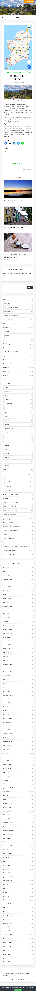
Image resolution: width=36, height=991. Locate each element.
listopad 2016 (7, 826)
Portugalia (7, 441)
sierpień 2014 (7, 931)
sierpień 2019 (7, 703)
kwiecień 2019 (7, 718)
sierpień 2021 (7, 645)
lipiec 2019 (6, 706)
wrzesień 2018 (7, 745)
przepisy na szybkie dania (11, 356)
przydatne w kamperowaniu (11, 526)
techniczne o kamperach (11, 315)
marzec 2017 (7, 811)
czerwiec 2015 (7, 892)
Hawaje (6, 416)
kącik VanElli (18, 73)
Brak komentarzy (27, 169)
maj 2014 (6, 938)
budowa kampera (16, 973)
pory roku (6, 498)
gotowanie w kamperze (11, 351)
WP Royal (22, 979)
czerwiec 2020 (7, 664)
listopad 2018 (7, 737)
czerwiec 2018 (7, 757)
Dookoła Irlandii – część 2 (13, 201)
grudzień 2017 (7, 780)
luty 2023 (6, 614)
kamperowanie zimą (10, 514)
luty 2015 (6, 907)
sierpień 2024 (7, 587)
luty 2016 (6, 861)
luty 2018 (6, 772)
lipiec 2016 (6, 842)
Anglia (6, 379)
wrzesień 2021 (7, 641)
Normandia (9, 403)
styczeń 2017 (7, 819)
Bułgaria (6, 387)
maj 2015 (6, 896)
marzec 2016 (7, 857)
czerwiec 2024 (7, 594)
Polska (6, 437)
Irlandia (9, 73)
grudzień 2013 (7, 958)
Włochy (6, 474)
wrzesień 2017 (7, 791)
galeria (11, 975)
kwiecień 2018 (7, 764)
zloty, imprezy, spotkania (10, 554)
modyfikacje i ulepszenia (11, 550)
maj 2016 (6, 849)
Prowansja (9, 408)
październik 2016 (8, 830)
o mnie (5, 973)
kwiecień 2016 (7, 853)
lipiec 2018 (6, 753)
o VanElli (6, 331)
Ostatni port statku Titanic (13, 228)
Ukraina (6, 466)
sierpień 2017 (7, 795)
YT (31, 973)
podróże (27, 73)
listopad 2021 (7, 637)
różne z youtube (9, 311)
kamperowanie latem (10, 506)
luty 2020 (6, 679)
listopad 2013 (7, 962)
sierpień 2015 (7, 884)
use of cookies (29, 987)
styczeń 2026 (7, 575)
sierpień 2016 (7, 838)
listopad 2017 (7, 784)
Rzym (8, 481)
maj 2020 (6, 668)
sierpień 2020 (7, 656)
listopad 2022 (7, 625)
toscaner (18, 6)
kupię (4, 360)
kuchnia (5, 348)
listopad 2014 (7, 919)
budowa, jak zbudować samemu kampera (16, 546)
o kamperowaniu (8, 371)
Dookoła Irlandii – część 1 (18, 77)
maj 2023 (6, 610)
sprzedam (6, 534)
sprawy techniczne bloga (10, 530)
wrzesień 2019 (7, 699)
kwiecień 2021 (7, 648)
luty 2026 (6, 571)
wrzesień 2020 (7, 652)
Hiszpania (7, 420)
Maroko (6, 433)
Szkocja (6, 457)
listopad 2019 (7, 691)
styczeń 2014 (7, 954)
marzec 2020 (7, 676)
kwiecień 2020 (7, 672)
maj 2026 (6, 567)
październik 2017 (8, 788)
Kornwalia (8, 383)
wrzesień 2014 (7, 927)
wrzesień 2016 (7, 834)
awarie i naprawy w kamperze (13, 542)
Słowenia (7, 453)
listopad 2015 (7, 873)
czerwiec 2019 (7, 710)
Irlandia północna (9, 428)
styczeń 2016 (7, 865)
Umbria (8, 490)
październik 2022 (8, 629)
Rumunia (6, 445)
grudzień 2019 (7, 687)
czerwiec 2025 (7, 579)
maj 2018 (6, 761)
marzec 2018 (7, 768)
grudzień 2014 (7, 915)
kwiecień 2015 (7, 900)
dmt (15, 975)
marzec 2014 (7, 946)
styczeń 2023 (7, 618)
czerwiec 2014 (7, 935)
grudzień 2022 (7, 621)
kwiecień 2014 (7, 942)
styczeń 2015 (7, 911)
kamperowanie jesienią (11, 502)
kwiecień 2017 (7, 807)
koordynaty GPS (8, 344)
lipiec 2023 (6, 602)
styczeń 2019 (7, 730)
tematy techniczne (8, 538)
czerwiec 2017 (7, 803)
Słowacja (6, 449)
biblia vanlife (7, 303)
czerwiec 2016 (7, 846)
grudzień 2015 (7, 869)
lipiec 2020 (6, 660)
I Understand (18, 989)
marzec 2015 (7, 904)
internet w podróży (8, 324)
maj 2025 (6, 583)
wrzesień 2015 (7, 880)
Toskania (8, 486)
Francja (6, 396)
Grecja (6, 412)
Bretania (8, 399)
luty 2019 (6, 726)
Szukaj (29, 287)
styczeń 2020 (7, 683)
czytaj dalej (18, 163)
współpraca (6, 975)
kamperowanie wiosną (10, 510)
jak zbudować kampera (11, 307)
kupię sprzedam (7, 364)
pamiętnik (7, 335)
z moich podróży (9, 320)
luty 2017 (6, 815)
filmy (4, 299)
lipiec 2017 (6, 799)
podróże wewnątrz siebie (10, 494)
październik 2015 (8, 877)
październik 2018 (8, 741)
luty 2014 (6, 950)
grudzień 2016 (7, 822)
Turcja (6, 461)
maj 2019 (6, 714)
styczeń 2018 (7, 776)
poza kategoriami (8, 519)
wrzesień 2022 (7, 633)
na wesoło (6, 367)
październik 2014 (8, 923)
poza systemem (8, 522)
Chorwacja (7, 391)
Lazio (7, 478)
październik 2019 (8, 695)
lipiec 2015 (6, 888)
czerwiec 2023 (7, 606)
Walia (5, 470)
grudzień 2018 (7, 734)
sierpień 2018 (7, 749)
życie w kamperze (9, 340)
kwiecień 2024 (7, 598)
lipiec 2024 (6, 590)
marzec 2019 (7, 722)
